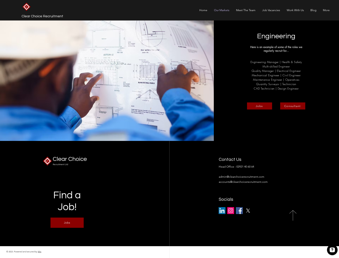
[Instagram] (230, 210)
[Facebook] (239, 210)
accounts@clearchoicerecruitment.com (243, 181)
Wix (39, 251)
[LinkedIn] (222, 210)
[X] (248, 210)
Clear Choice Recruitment (42, 16)
